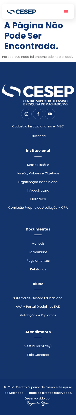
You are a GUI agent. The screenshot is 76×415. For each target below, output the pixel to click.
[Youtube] (50, 114)
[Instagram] (26, 114)
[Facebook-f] (38, 114)
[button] (65, 11)
